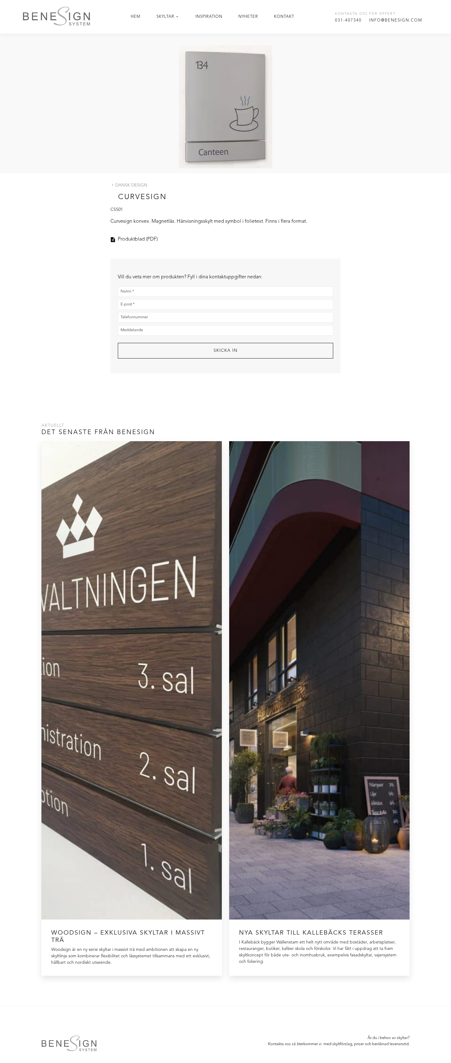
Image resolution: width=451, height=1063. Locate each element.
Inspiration (208, 17)
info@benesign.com (395, 20)
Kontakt (284, 17)
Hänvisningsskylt (195, 221)
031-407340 (348, 20)
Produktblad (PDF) (138, 239)
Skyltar (165, 17)
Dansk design (131, 185)
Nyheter (248, 17)
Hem (136, 17)
